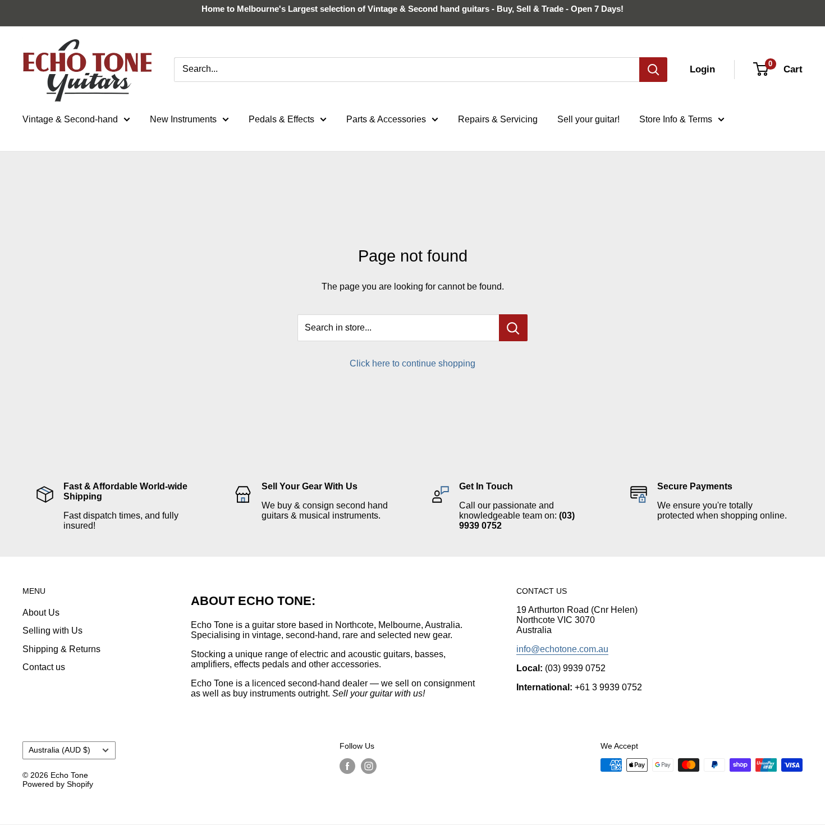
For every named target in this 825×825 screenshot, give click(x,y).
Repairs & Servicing (498, 119)
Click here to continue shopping (412, 363)
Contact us (43, 667)
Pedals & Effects (281, 119)
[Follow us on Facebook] (347, 766)
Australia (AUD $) (59, 750)
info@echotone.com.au (562, 649)
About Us (40, 612)
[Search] (653, 69)
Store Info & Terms (675, 119)
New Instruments (183, 119)
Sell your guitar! (588, 119)
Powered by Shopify (57, 784)
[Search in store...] (513, 327)
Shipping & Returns (61, 649)
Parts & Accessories (386, 119)
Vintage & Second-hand (70, 119)
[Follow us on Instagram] (369, 766)
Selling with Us (52, 630)
